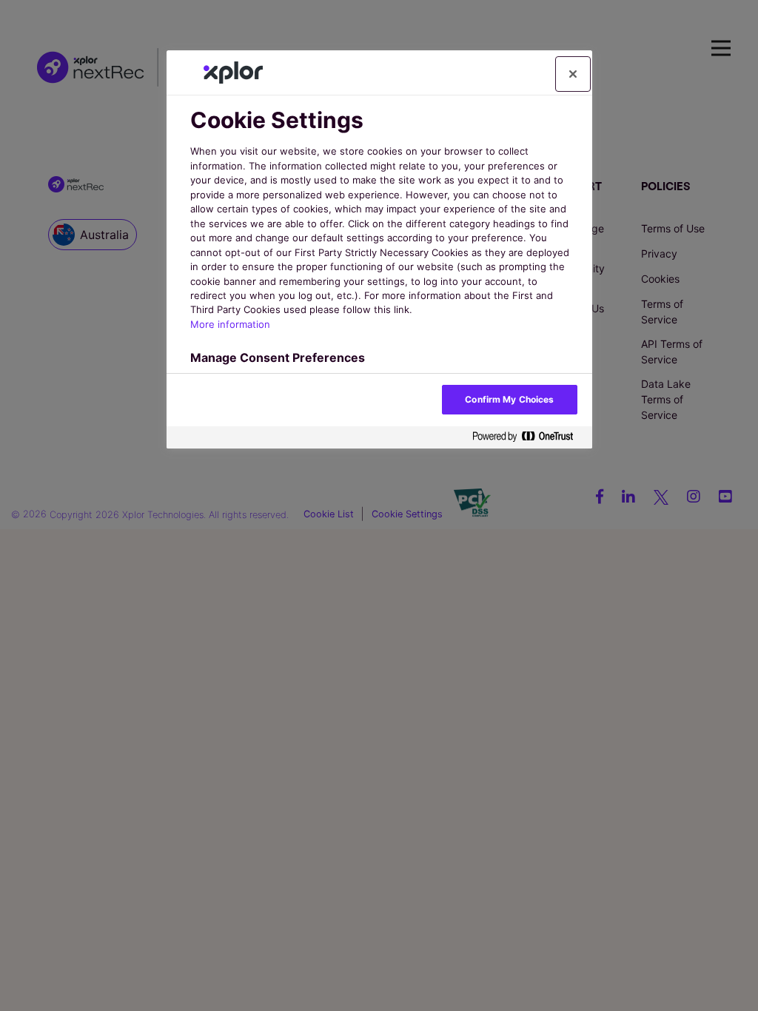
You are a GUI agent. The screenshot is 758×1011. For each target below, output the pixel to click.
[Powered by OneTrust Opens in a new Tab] (528, 437)
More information (230, 324)
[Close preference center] (573, 74)
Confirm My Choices (509, 399)
